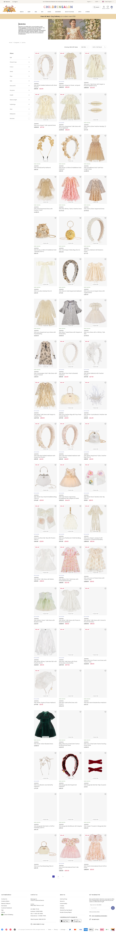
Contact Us (4, 899)
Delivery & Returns (5, 903)
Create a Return (5, 901)
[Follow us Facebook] (2, 930)
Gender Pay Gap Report (66, 910)
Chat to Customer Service (37, 899)
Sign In (15, 1)
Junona (24, 28)
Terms (49, 929)
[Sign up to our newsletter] (113, 908)
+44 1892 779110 (42, 916)
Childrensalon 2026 (30, 929)
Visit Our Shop (63, 899)
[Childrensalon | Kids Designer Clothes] (9, 8)
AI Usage (63, 929)
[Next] (63, 876)
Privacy (56, 929)
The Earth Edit (95, 919)
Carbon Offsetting (7, 914)
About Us (62, 901)
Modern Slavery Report (66, 912)
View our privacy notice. (94, 911)
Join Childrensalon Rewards (99, 916)
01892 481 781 (42, 919)
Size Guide (4, 905)
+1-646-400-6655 (38, 913)
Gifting (3, 912)
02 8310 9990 (39, 911)
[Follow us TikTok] (15, 930)
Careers (62, 905)
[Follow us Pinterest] (10, 930)
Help (2, 910)
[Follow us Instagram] (6, 930)
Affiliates (62, 908)
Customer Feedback (6, 908)
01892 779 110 (35, 909)
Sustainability (63, 903)
